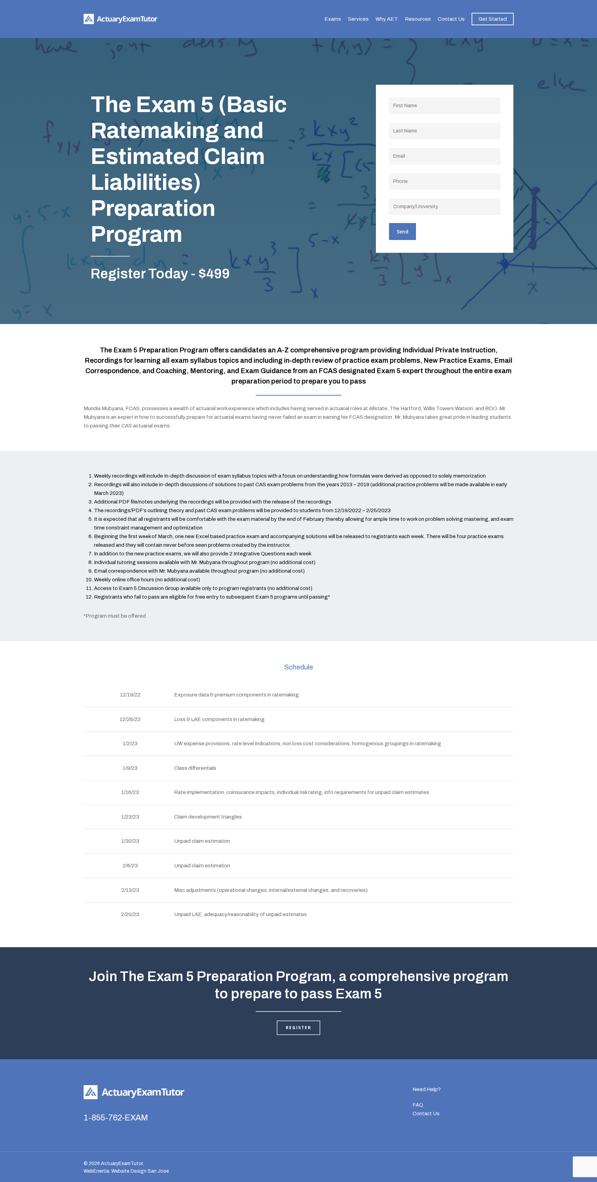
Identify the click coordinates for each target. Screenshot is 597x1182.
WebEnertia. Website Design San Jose (126, 1171)
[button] (298, 1028)
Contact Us (426, 1113)
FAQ (418, 1105)
